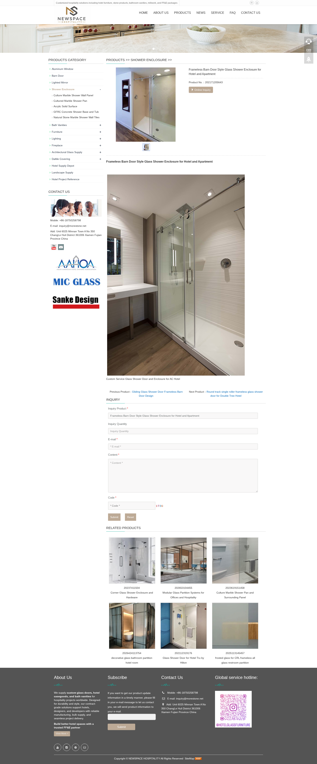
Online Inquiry (202, 89)
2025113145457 (235, 653)
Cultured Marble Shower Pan (70, 100)
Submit (114, 517)
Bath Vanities (59, 125)
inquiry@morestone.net (72, 225)
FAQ (233, 12)
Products (182, 12)
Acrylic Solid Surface (65, 106)
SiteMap (189, 758)
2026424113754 (131, 653)
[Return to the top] (308, 60)
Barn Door (58, 75)
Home (143, 12)
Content (113, 454)
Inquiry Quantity (117, 423)
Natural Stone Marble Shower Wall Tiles (76, 117)
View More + (62, 733)
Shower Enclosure (149, 60)
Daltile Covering (61, 158)
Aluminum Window (62, 68)
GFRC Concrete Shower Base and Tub (76, 111)
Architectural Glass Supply (67, 152)
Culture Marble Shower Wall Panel (73, 95)
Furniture (57, 131)
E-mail (113, 439)
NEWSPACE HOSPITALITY (144, 758)
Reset (130, 517)
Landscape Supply (62, 172)
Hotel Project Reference (65, 179)
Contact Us (250, 12)
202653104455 (183, 587)
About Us (161, 12)
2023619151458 (235, 587)
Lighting (56, 138)
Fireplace (57, 145)
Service (217, 12)
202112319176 (183, 653)
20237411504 (132, 587)
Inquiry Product (118, 408)
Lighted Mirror (60, 82)
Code (112, 497)
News (200, 12)
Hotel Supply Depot (63, 165)
